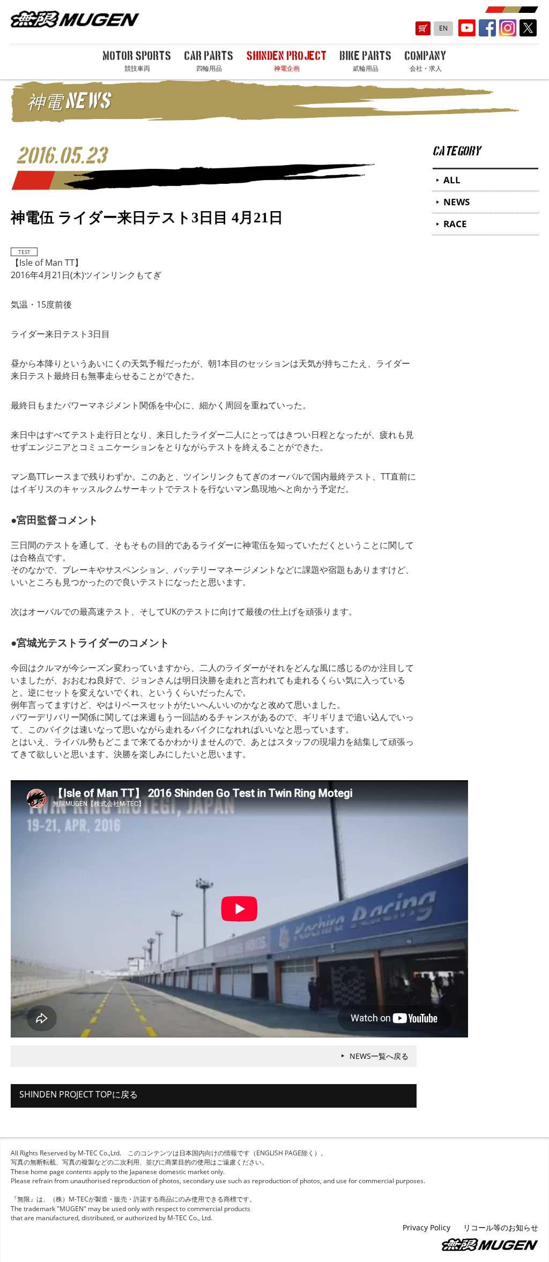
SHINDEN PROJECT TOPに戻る (78, 1094)
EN (443, 28)
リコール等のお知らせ (500, 1227)
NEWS (456, 202)
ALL (452, 180)
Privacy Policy (426, 1227)
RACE (455, 224)
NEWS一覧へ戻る (379, 1056)
